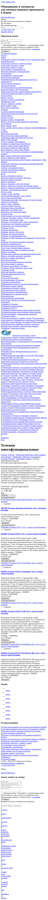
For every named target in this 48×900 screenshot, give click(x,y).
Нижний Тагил (7, 850)
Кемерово (4, 832)
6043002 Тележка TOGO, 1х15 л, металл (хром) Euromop (23, 534)
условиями (36, 49)
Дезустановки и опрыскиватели (13, 745)
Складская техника (17, 328)
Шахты (3, 898)
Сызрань (4, 878)
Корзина (4, 434)
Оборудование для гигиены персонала (15, 751)
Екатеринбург (6, 818)
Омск (3, 860)
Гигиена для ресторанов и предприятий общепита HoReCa (23, 739)
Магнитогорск (6, 840)
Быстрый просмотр (8, 497)
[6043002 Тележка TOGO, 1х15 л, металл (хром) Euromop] (23, 527)
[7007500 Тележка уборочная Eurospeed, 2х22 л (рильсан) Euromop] (24, 502)
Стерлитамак (6, 876)
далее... (8, 690)
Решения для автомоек (29, 741)
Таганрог (4, 882)
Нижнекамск (6, 848)
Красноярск (5, 836)
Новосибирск (6, 856)
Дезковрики (5, 328)
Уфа (2, 890)
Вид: (2, 493)
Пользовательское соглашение (12, 763)
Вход (3, 440)
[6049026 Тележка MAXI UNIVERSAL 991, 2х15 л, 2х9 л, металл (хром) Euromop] (24, 646)
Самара (3, 872)
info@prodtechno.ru (8, 17)
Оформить (5, 438)
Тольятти (4, 884)
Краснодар (5, 834)
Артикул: (4, 519)
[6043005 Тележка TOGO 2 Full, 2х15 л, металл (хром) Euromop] (24, 605)
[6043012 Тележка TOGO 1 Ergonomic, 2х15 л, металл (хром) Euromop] (24, 565)
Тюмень (4, 886)
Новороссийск (6, 854)
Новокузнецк (6, 852)
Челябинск (5, 894)
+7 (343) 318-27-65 (8, 30)
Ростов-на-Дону (7, 868)
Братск (3, 814)
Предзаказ (5, 523)
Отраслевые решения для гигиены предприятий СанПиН (23, 729)
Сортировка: (5, 486)
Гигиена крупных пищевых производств (21, 732)
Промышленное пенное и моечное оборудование (19, 326)
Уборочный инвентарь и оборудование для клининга (22, 321)
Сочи (3, 874)
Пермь (3, 864)
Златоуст (4, 822)
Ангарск (4, 810)
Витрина (4, 495)
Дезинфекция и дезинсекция (24, 320)
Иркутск (4, 826)
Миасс (3, 842)
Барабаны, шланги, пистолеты (27, 324)
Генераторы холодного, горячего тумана (16, 318)
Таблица (12, 495)
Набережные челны (8, 846)
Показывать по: (7, 488)
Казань (3, 830)
